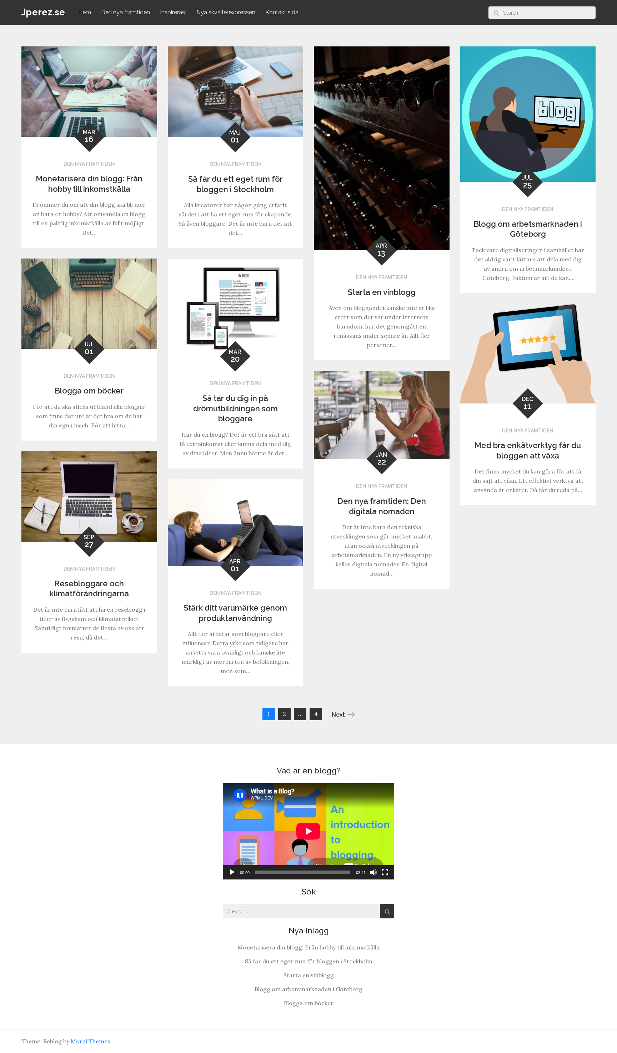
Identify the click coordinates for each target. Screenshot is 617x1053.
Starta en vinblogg (382, 292)
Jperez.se (43, 12)
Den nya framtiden (125, 12)
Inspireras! (173, 12)
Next (338, 714)
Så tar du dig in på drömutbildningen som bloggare (235, 408)
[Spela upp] (232, 872)
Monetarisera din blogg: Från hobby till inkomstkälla (308, 947)
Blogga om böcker (89, 390)
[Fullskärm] (384, 872)
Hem (84, 12)
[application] (308, 831)
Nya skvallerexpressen (225, 12)
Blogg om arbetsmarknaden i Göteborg (308, 989)
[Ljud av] (373, 872)
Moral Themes (90, 1041)
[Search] (496, 12)
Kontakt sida (282, 12)
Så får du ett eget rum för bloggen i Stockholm (308, 961)
